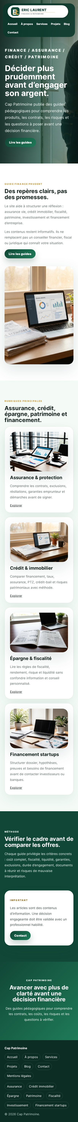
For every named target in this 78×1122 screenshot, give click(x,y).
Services (42, 23)
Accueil (12, 23)
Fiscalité (54, 1096)
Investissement (17, 1105)
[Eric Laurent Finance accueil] (38, 11)
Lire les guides (20, 142)
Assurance (14, 1086)
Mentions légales (19, 1076)
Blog (67, 23)
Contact (13, 32)
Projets (55, 23)
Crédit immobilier (41, 1086)
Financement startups (50, 1105)
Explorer (16, 505)
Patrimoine (33, 1096)
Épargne (13, 1096)
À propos (27, 23)
